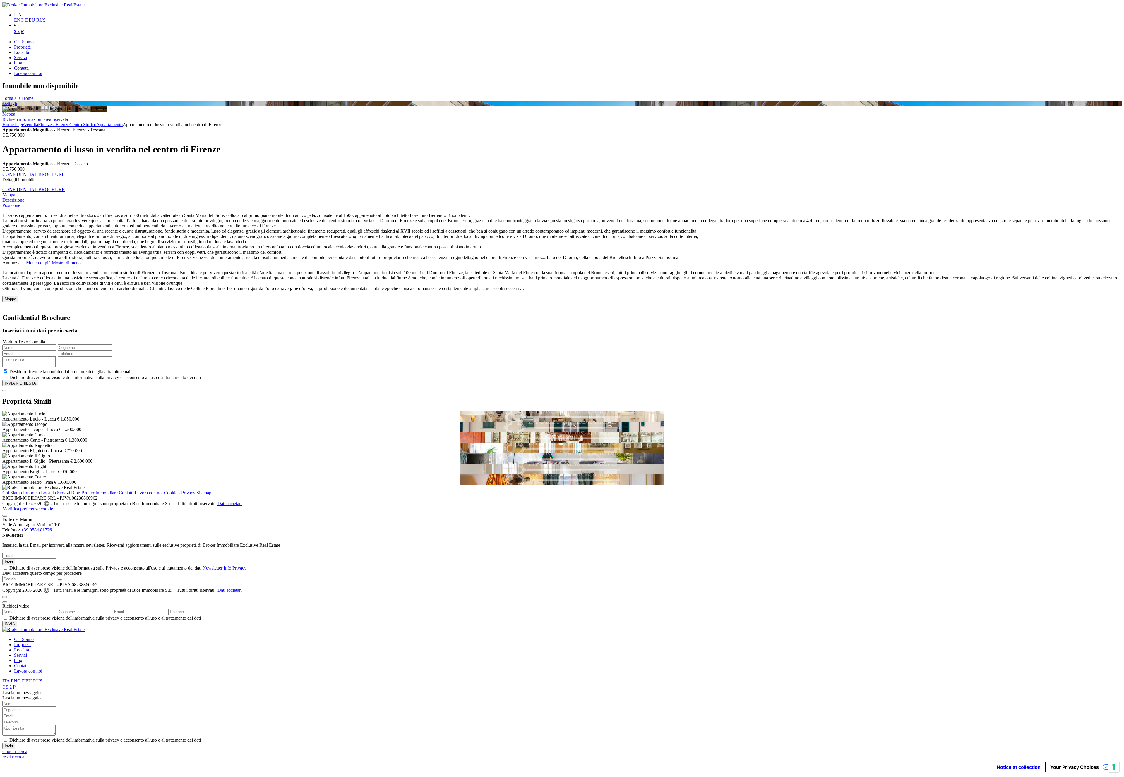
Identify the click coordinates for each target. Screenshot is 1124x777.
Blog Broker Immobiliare (94, 492)
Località (48, 492)
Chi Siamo (12, 492)
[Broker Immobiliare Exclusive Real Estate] (43, 4)
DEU (30, 20)
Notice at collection (1019, 767)
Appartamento (109, 124)
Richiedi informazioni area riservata (35, 119)
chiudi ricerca (14, 751)
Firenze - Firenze (53, 124)
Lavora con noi (149, 492)
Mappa (8, 114)
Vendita (31, 124)
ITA (6, 680)
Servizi (63, 492)
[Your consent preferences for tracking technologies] (1113, 766)
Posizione (11, 205)
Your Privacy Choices (1074, 767)
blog (18, 660)
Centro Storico (82, 124)
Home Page (13, 124)
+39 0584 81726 (36, 529)
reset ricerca (13, 756)
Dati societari (229, 503)
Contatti (126, 492)
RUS (41, 20)
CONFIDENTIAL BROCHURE (33, 174)
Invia (9, 562)
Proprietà (31, 492)
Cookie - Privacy (179, 492)
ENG (19, 20)
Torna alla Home (17, 98)
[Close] (4, 390)
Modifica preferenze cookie (27, 508)
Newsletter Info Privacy (224, 567)
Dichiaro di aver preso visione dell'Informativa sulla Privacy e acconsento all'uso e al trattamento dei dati (127, 567)
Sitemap (203, 492)
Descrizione (13, 200)
